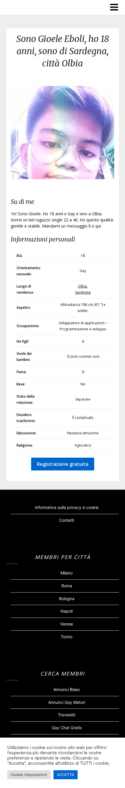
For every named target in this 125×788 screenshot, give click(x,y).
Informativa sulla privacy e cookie (67, 507)
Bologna (66, 598)
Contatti (66, 520)
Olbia (82, 286)
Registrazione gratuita (62, 464)
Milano (66, 572)
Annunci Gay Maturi (66, 702)
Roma (66, 585)
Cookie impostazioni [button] (29, 774)
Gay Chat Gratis (67, 727)
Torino (66, 636)
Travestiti (66, 714)
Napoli (66, 611)
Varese (66, 623)
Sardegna (83, 292)
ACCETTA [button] (65, 774)
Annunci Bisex (66, 689)
